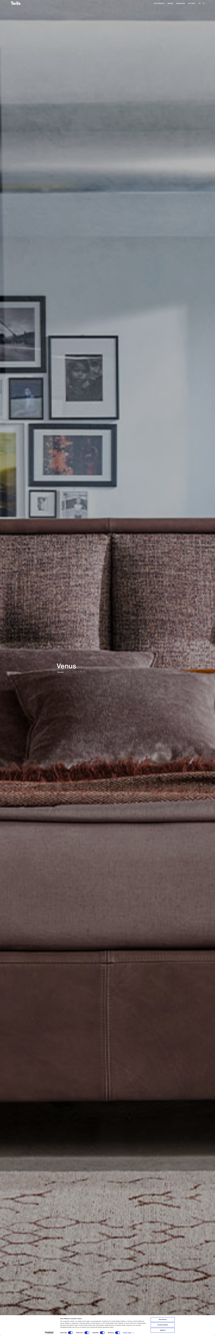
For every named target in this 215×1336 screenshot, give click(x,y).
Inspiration (180, 3)
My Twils (191, 3)
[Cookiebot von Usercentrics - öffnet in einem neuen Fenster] (49, 1332)
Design (170, 3)
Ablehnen (163, 1330)
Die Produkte (159, 3)
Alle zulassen (163, 1319)
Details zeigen (127, 1332)
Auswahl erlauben (162, 1325)
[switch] (86, 1332)
